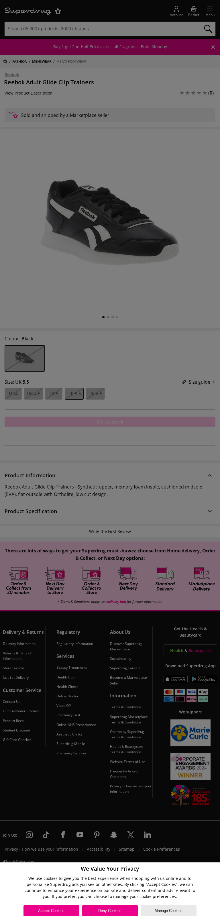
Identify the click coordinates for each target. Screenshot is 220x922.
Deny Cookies (109, 911)
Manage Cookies (168, 911)
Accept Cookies (51, 911)
